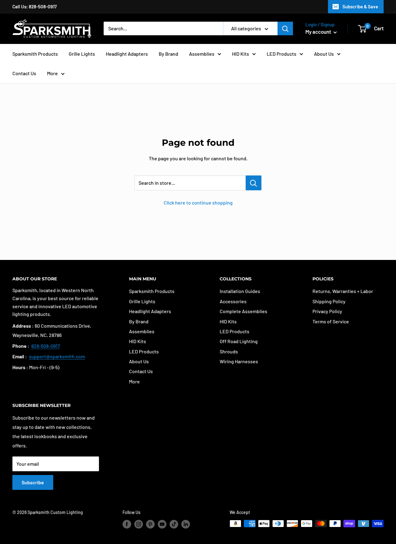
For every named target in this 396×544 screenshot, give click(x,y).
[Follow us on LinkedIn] (185, 524)
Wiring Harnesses (239, 361)
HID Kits (240, 54)
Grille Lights (82, 54)
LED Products (281, 54)
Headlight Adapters (127, 54)
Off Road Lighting (239, 341)
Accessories (233, 301)
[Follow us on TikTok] (174, 524)
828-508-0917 (45, 346)
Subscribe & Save (360, 6)
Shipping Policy (329, 301)
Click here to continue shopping (198, 202)
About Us (324, 54)
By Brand (168, 54)
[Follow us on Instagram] (138, 524)
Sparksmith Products (35, 54)
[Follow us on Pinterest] (150, 524)
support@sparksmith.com (57, 356)
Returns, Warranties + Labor (342, 291)
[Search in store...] (253, 182)
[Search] (285, 28)
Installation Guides (240, 291)
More (52, 73)
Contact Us (24, 73)
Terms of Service (330, 321)
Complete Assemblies (243, 311)
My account (318, 31)
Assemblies (201, 54)
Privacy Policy (327, 311)
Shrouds (229, 351)
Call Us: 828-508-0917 (34, 6)
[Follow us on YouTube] (162, 524)
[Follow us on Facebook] (127, 524)
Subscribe (33, 482)
